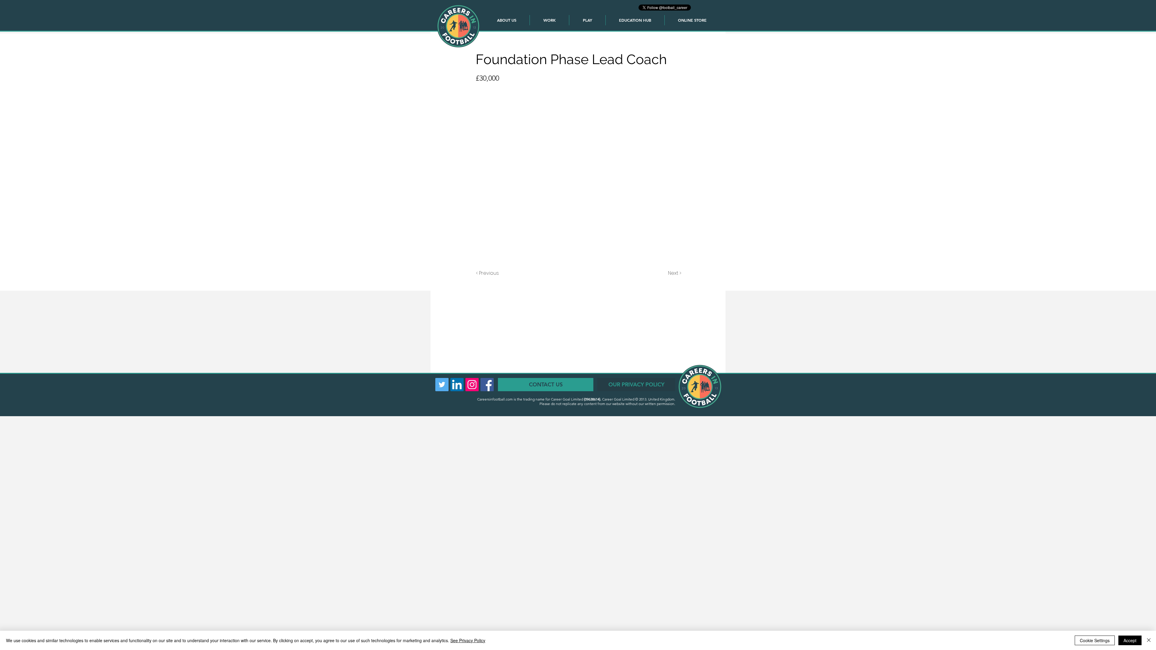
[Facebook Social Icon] (487, 384)
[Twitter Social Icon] (442, 384)
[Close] (1148, 640)
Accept (1129, 640)
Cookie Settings (1095, 640)
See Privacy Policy (467, 640)
